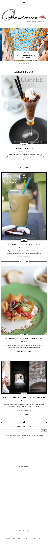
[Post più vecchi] (46, 422)
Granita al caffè (24, 148)
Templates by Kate (36, 538)
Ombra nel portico (16, 538)
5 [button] (29, 64)
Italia (24, 393)
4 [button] (27, 64)
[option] (24, 44)
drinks (24, 240)
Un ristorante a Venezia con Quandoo (24, 398)
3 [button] (24, 64)
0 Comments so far (24, 256)
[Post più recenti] (1, 422)
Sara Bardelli (39, 436)
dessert (24, 144)
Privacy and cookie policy (12, 436)
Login (23, 436)
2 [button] (22, 64)
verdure (24, 334)
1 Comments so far (24, 351)
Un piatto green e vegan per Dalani (24, 339)
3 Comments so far (24, 163)
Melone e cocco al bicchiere (24, 244)
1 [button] (20, 64)
